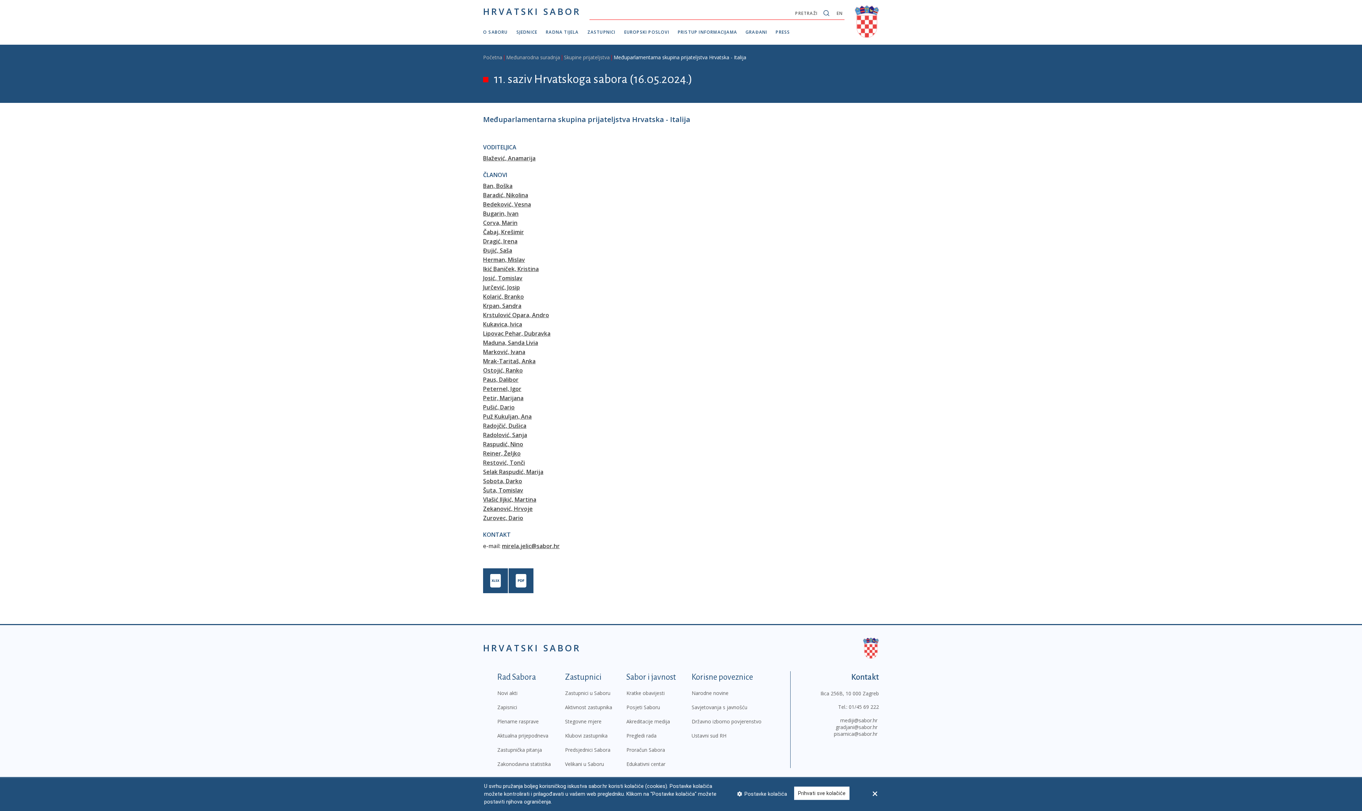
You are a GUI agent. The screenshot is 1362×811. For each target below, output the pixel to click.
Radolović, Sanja (505, 435)
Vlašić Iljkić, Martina (509, 499)
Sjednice (527, 32)
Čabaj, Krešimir (503, 232)
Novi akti (507, 693)
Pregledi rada (641, 735)
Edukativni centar (645, 764)
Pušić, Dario (499, 407)
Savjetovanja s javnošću (719, 707)
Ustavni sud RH (709, 735)
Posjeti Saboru (643, 707)
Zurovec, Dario (503, 518)
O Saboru (495, 32)
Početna (492, 57)
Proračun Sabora (645, 749)
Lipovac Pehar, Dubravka (516, 333)
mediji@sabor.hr (858, 720)
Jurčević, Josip (501, 287)
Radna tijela (562, 32)
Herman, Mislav (504, 260)
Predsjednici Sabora (587, 749)
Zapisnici (507, 707)
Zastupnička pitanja (519, 749)
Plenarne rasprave (518, 721)
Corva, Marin (500, 223)
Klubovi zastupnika (586, 735)
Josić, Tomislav (502, 278)
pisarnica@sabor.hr (855, 733)
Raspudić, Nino (503, 444)
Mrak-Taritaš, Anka (509, 361)
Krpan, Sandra (502, 306)
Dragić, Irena (500, 241)
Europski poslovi (646, 32)
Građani (756, 32)
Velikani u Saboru (584, 764)
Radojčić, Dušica (504, 426)
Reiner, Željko (502, 453)
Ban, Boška (498, 186)
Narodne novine (710, 693)
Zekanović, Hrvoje (508, 509)
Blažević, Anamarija (509, 158)
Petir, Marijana (503, 398)
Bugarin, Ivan (501, 213)
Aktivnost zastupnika (588, 707)
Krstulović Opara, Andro (516, 315)
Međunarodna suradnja (533, 57)
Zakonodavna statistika (524, 764)
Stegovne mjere (583, 721)
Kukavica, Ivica (502, 324)
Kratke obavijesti (645, 693)
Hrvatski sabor (532, 11)
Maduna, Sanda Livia (510, 343)
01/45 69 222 (864, 707)
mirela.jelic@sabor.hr (531, 546)
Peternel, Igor (502, 389)
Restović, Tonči (504, 463)
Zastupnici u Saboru (587, 693)
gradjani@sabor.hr (856, 727)
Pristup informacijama (707, 32)
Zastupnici (601, 32)
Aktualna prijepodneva (522, 735)
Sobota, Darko (502, 481)
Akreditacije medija (648, 721)
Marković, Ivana (504, 352)
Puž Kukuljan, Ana (507, 416)
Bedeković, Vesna (507, 204)
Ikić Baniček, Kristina (511, 269)
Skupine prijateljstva (587, 57)
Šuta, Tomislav (503, 490)
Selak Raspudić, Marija (513, 472)
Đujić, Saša (497, 250)
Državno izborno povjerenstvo (727, 721)
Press (783, 32)
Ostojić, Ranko (503, 370)
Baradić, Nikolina (505, 195)
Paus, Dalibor (501, 380)
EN (840, 13)
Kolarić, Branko (503, 296)
